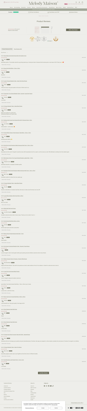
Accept (42, 408)
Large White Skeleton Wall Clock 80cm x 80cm (13, 195)
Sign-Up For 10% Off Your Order (12, 2)
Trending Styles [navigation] (33, 392)
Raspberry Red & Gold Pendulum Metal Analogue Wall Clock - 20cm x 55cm (19, 170)
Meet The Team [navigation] (33, 387)
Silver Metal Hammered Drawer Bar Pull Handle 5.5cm (15, 55)
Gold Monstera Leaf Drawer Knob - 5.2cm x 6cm (14, 359)
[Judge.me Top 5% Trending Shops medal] (50, 42)
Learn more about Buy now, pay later (75, 3)
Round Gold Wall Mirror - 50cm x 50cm (12, 68)
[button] (76, 2)
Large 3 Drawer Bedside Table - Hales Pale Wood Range (15, 81)
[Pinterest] (44, 386)
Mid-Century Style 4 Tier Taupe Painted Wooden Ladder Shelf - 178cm (18, 158)
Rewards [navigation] (32, 389)
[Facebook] (49, 386)
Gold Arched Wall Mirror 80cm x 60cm (12, 221)
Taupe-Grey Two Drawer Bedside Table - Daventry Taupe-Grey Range (18, 93)
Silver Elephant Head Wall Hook (10, 309)
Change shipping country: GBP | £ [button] (77, 402)
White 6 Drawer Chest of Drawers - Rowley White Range (15, 259)
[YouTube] (51, 386)
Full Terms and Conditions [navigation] (8, 399)
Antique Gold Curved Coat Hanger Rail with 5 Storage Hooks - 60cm (18, 120)
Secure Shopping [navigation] (7, 396)
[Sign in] (79, 2)
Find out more (54, 404)
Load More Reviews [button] (43, 373)
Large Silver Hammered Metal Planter (11, 271)
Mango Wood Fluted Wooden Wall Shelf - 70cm (14, 233)
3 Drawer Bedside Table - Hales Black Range (13, 106)
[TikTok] (53, 386)
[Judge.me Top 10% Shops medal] (55, 39)
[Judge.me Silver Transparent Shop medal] (38, 39)
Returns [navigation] (5, 394)
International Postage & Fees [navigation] (9, 391)
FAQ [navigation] (4, 392)
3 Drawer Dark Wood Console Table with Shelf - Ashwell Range (17, 334)
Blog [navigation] (31, 391)
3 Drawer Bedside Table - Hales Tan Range (12, 347)
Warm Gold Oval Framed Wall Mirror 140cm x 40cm (14, 296)
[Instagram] (47, 386)
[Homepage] (43, 3)
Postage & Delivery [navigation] (7, 389)
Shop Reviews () (18, 49)
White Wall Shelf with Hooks (10, 208)
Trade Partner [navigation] (33, 396)
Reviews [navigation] (32, 394)
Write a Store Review (73, 29)
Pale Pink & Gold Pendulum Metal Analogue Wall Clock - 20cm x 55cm (18, 145)
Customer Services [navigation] (7, 387)
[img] (14, 29)
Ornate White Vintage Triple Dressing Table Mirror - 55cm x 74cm (17, 132)
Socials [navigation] (32, 399)
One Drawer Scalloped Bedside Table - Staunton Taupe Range (16, 246)
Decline (56, 408)
